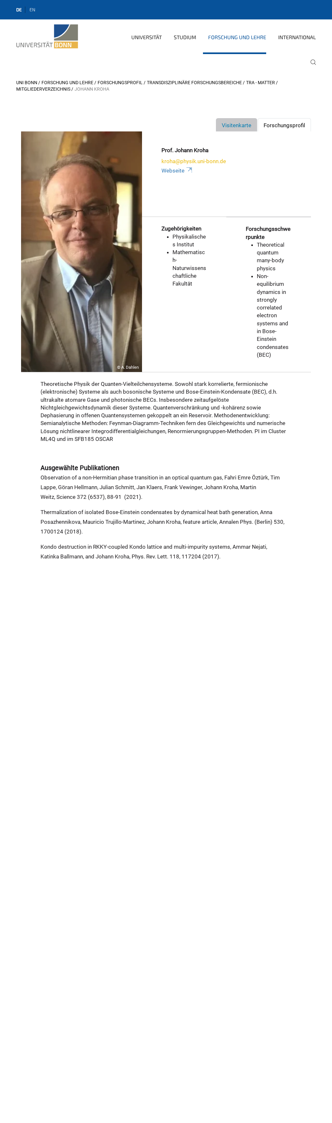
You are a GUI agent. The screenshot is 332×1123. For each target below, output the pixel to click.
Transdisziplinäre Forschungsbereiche (194, 82)
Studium (185, 37)
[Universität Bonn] (47, 36)
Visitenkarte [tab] (236, 125)
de (19, 9)
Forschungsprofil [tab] (284, 125)
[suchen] (310, 66)
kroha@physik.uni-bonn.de (193, 161)
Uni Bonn (26, 82)
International (297, 37)
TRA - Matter (260, 82)
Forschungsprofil (120, 82)
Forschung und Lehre (237, 37)
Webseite (172, 170)
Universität (146, 37)
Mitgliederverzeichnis (43, 89)
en (32, 9)
